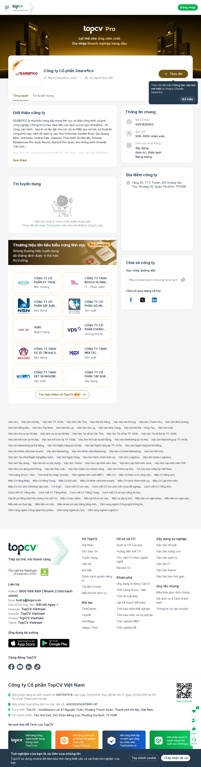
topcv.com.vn (184, 701)
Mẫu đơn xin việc (44, 504)
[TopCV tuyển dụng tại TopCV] (43, 551)
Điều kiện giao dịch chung (173, 592)
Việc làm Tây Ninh (42, 427)
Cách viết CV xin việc (77, 486)
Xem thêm (20, 160)
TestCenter (89, 608)
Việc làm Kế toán (153, 451)
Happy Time (90, 627)
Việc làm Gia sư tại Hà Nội (22, 433)
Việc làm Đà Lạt (65, 427)
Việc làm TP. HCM (53, 421)
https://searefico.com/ (62, 77)
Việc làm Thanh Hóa (150, 421)
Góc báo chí (90, 551)
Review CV (124, 567)
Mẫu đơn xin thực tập (20, 504)
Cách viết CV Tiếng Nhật (52, 492)
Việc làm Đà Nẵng (100, 421)
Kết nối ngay (46, 604)
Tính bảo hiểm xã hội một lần (135, 615)
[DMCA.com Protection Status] (44, 572)
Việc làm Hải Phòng (124, 421)
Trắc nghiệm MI (126, 627)
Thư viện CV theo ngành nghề (132, 559)
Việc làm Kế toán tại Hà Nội (23, 439)
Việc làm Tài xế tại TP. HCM (122, 433)
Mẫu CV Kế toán (68, 480)
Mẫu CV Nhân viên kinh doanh (97, 480)
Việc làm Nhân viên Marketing (89, 451)
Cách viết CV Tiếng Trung (84, 492)
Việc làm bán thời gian (170, 576)
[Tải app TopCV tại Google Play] (54, 643)
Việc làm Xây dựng (18, 463)
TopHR (86, 615)
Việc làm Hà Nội (30, 421)
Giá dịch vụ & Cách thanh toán (172, 600)
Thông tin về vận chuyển (172, 608)
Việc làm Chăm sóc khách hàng (86, 468)
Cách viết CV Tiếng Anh (157, 486)
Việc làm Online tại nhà (120, 468)
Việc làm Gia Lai (86, 427)
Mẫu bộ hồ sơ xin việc (96, 498)
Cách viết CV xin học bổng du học (121, 492)
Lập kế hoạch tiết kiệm (131, 602)
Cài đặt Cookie (91, 586)
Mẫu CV (111, 474)
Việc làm (13, 421)
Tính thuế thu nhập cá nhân (53, 474)
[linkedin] (29, 667)
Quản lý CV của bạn (129, 545)
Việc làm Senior (166, 570)
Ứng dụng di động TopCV (133, 583)
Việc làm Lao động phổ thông (24, 468)
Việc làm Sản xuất (55, 468)
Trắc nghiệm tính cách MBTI (87, 474)
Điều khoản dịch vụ (94, 593)
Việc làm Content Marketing (125, 451)
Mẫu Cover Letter (70, 498)
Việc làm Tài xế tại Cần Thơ (87, 433)
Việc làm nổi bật (166, 545)
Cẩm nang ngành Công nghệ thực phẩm (30, 510)
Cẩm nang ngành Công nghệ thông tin (121, 504)
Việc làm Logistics (129, 457)
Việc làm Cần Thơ (76, 421)
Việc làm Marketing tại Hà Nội (131, 439)
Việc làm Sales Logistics (157, 457)
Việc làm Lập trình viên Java (135, 463)
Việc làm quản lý (166, 557)
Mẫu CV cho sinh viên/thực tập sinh (28, 486)
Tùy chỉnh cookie (144, 758)
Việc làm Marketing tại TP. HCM (169, 439)
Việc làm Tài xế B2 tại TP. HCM (158, 433)
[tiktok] (37, 667)
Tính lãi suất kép (127, 596)
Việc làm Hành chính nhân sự (99, 457)
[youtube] (20, 667)
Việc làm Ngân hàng (68, 457)
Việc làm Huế (165, 427)
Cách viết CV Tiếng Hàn (21, 492)
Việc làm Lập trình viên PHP (170, 463)
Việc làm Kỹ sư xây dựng (46, 463)
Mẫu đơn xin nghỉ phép (148, 498)
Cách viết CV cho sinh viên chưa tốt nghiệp (116, 486)
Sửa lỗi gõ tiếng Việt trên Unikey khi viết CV (32, 498)
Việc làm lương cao (168, 551)
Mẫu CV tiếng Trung (44, 480)
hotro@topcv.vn (28, 600)
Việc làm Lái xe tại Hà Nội (54, 433)
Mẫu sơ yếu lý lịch (122, 498)
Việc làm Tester (73, 463)
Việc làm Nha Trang (110, 427)
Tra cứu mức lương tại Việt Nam (154, 468)
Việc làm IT (163, 563)
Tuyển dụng (89, 557)
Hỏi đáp (87, 570)
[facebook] (11, 667)
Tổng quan (20, 95)
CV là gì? (56, 486)
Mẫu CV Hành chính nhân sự (133, 480)
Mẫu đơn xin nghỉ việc (177, 498)
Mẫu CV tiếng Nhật (18, 480)
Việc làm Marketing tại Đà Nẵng (26, 445)
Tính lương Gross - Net (21, 474)
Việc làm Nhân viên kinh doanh (25, 451)
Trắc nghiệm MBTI (128, 621)
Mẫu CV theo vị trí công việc (135, 474)
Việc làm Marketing (57, 451)
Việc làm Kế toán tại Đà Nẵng (95, 439)
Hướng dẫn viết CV (129, 551)
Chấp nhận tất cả (176, 758)
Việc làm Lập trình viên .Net (100, 463)
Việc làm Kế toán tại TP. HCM (58, 439)
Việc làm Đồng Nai (18, 427)
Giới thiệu (87, 545)
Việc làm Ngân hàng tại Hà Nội (64, 445)
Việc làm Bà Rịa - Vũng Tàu (139, 427)
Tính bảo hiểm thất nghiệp (133, 608)
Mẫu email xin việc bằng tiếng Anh (77, 504)
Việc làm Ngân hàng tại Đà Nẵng (143, 445)
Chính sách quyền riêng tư (97, 578)
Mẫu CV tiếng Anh (164, 474)
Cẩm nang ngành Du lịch (70, 510)
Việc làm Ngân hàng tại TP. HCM (103, 445)
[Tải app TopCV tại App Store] (23, 643)
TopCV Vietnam (33, 609)
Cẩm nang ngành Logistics (103, 510)
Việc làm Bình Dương (176, 421)
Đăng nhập (188, 7)
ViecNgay (88, 621)
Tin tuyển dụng (43, 95)
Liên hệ (86, 563)
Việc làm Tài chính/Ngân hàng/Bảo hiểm (30, 457)
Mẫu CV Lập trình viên (165, 480)
